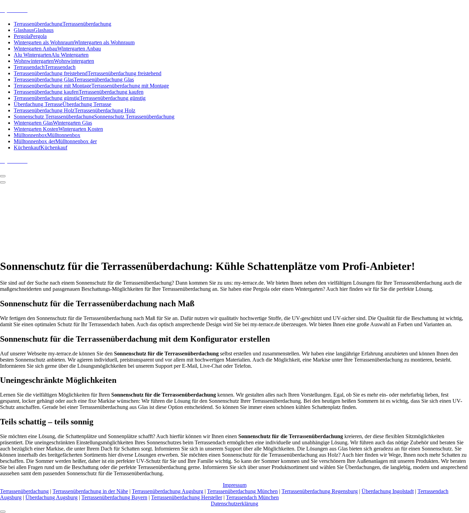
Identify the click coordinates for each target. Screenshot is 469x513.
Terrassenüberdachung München (242, 491)
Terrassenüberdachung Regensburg (320, 491)
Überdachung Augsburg (51, 497)
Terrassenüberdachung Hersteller (186, 497)
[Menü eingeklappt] (2, 176)
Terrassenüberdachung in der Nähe (90, 491)
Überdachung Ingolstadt (388, 491)
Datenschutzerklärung (234, 503)
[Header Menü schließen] (2, 182)
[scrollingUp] (2, 512)
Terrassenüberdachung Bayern (114, 497)
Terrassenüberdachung (24, 491)
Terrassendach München (252, 497)
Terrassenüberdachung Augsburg (167, 491)
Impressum (235, 485)
